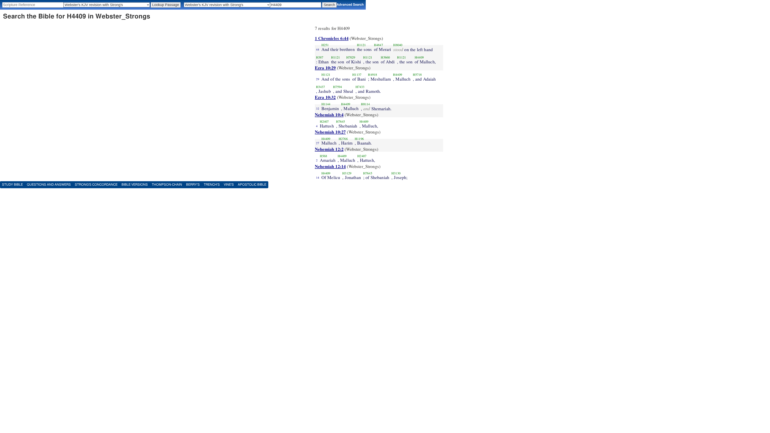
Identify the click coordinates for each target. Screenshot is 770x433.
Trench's (212, 184)
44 (317, 49)
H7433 (360, 87)
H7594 (337, 87)
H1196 (359, 139)
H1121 (361, 45)
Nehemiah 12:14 (330, 166)
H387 (319, 57)
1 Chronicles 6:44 (332, 38)
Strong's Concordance (96, 184)
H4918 (372, 74)
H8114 (365, 104)
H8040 (397, 45)
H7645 (340, 121)
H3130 (395, 173)
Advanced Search (350, 4)
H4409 (419, 57)
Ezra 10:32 (325, 97)
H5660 (385, 57)
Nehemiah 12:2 (329, 149)
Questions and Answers (49, 184)
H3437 (320, 87)
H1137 (356, 74)
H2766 (343, 139)
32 (317, 108)
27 (317, 143)
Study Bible (12, 184)
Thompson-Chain (167, 184)
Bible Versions (135, 184)
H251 (325, 45)
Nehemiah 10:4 (329, 114)
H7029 (350, 57)
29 (317, 79)
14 (317, 177)
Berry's (193, 184)
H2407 (324, 121)
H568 (323, 156)
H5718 (417, 74)
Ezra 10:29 (325, 67)
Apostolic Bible (252, 184)
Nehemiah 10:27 (330, 131)
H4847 (378, 45)
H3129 (346, 173)
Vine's (229, 184)
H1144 (325, 104)
